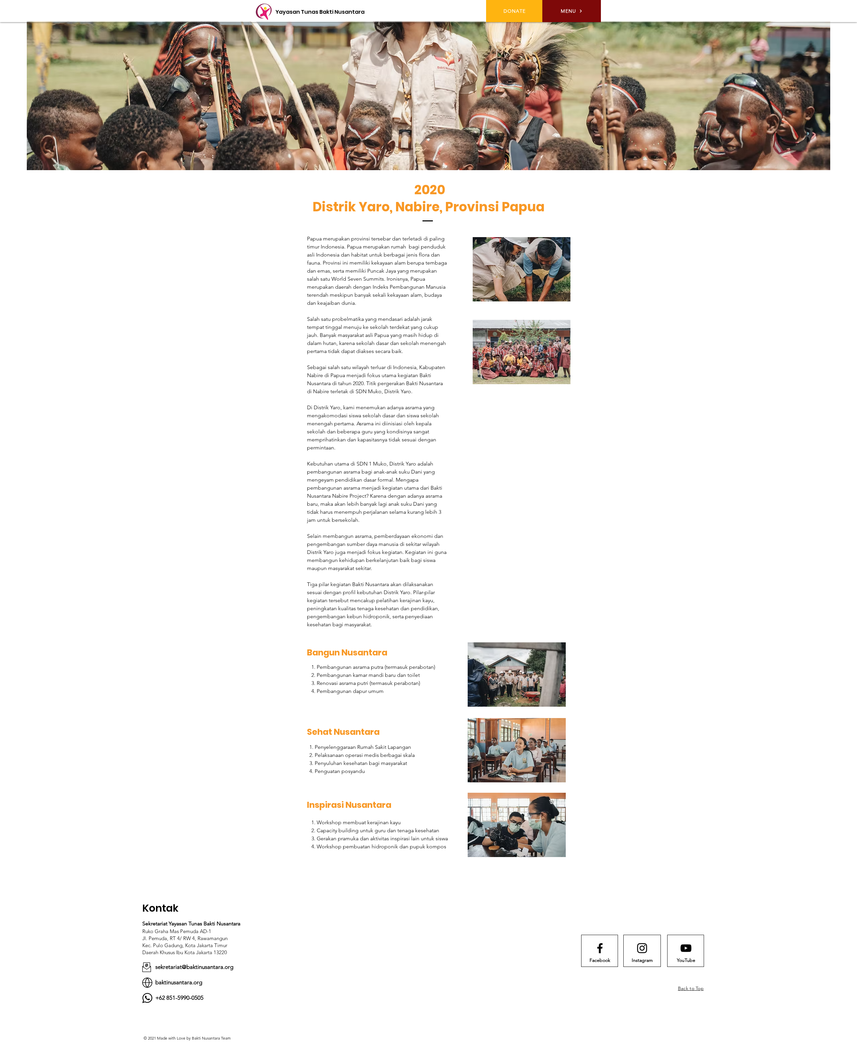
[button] (571, 11)
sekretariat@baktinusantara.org (194, 967)
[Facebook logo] (600, 948)
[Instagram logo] (642, 948)
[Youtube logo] (686, 948)
